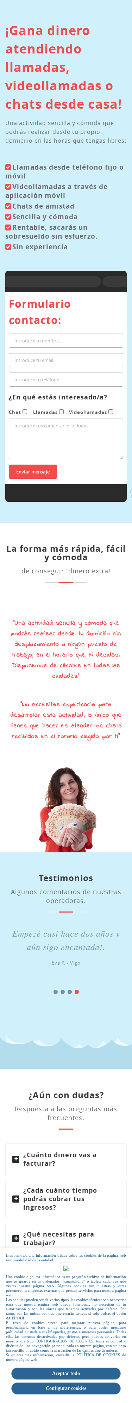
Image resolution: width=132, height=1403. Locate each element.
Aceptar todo (66, 1373)
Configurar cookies (66, 1388)
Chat (15, 412)
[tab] (66, 1159)
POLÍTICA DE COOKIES (98, 1355)
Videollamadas (88, 412)
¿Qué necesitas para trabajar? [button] (58, 1238)
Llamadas (45, 412)
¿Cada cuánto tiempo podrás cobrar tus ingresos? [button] (60, 1199)
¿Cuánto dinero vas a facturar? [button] (60, 1159)
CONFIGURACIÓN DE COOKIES (64, 1341)
